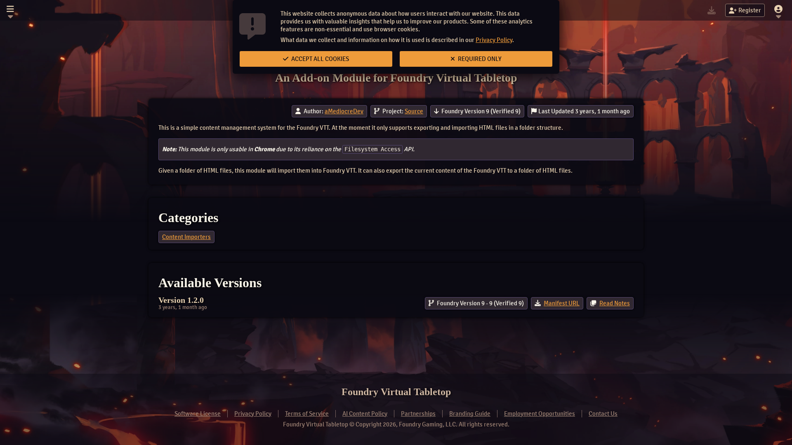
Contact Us (603, 413)
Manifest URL (562, 303)
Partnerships (418, 413)
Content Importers (186, 237)
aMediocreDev (344, 111)
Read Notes (614, 303)
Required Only (479, 59)
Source (414, 111)
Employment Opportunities (539, 413)
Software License (197, 413)
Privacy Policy (494, 40)
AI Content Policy (364, 413)
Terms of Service (307, 413)
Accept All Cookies (319, 59)
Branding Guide (469, 413)
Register (749, 10)
